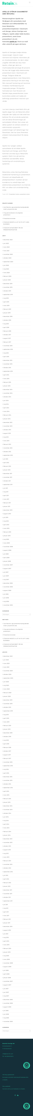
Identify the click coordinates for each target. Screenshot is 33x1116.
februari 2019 (7, 309)
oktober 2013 (7, 429)
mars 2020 (6, 272)
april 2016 (6, 356)
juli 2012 (5, 459)
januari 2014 (6, 418)
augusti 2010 (7, 513)
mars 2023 (6, 247)
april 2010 (6, 524)
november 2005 (8, 605)
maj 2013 (6, 437)
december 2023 (8, 239)
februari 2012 (7, 466)
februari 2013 (7, 444)
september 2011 (7, 484)
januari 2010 (6, 535)
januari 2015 (6, 386)
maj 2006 (6, 601)
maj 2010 (6, 521)
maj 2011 (5, 492)
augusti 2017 (7, 338)
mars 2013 (6, 440)
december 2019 (7, 283)
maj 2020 (6, 269)
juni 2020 (6, 265)
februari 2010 (7, 532)
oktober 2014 (7, 396)
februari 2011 (7, 502)
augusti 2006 (7, 590)
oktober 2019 (7, 291)
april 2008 (6, 557)
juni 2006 (6, 598)
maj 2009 (6, 539)
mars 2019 (6, 305)
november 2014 (7, 393)
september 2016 (8, 349)
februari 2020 (7, 276)
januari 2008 (7, 561)
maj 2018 (6, 323)
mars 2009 (6, 543)
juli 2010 (5, 517)
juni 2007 (6, 576)
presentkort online (25, 194)
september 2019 (8, 294)
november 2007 (8, 565)
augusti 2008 (7, 550)
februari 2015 (7, 382)
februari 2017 (7, 342)
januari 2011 (6, 506)
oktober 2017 (7, 334)
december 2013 (7, 422)
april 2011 (6, 495)
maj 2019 (6, 298)
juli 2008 (6, 554)
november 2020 (8, 254)
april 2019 (6, 302)
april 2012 (6, 462)
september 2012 (8, 455)
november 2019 (7, 287)
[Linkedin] (18, 1095)
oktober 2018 (7, 320)
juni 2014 (6, 400)
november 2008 (8, 546)
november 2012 (7, 448)
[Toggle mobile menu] (30, 2)
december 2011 (7, 473)
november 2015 (7, 364)
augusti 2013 (7, 433)
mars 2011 (6, 499)
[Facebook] (15, 1095)
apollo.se (13, 41)
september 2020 (8, 261)
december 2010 (7, 510)
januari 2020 (7, 280)
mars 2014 (6, 411)
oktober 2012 (7, 451)
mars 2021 (6, 250)
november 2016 (7, 345)
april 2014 (6, 407)
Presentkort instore (14, 194)
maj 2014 (6, 404)
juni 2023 (6, 243)
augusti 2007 (7, 568)
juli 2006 (6, 594)
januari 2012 (6, 470)
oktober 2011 (7, 481)
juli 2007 (5, 572)
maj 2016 (6, 353)
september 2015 (8, 371)
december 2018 (7, 316)
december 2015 (7, 360)
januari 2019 (6, 312)
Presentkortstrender (9, 218)
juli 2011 (5, 488)
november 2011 (7, 477)
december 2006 (8, 583)
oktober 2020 (7, 258)
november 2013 (7, 426)
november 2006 (8, 587)
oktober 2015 (7, 367)
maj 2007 (6, 579)
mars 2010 (6, 528)
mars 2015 (6, 378)
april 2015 (6, 375)
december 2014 (7, 389)
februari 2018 (7, 331)
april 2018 (6, 327)
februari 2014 (7, 415)
